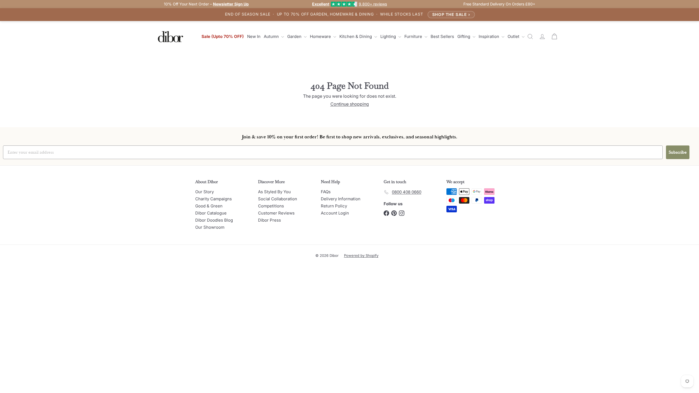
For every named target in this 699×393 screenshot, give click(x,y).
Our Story (204, 191)
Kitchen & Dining (356, 36)
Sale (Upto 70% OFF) (223, 36)
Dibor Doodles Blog (214, 220)
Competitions (271, 206)
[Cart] (554, 36)
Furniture (413, 36)
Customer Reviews (276, 213)
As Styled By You (274, 191)
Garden (295, 36)
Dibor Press (269, 220)
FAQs (326, 191)
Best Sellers (442, 36)
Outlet (514, 36)
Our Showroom (209, 227)
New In (253, 36)
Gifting (464, 36)
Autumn (272, 36)
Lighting (388, 36)
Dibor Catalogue (211, 213)
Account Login (335, 213)
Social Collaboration (277, 198)
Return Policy (334, 206)
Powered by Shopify (361, 255)
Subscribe (678, 152)
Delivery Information (340, 198)
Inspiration (489, 36)
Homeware (321, 36)
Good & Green (209, 206)
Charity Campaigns (213, 198)
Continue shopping (349, 104)
